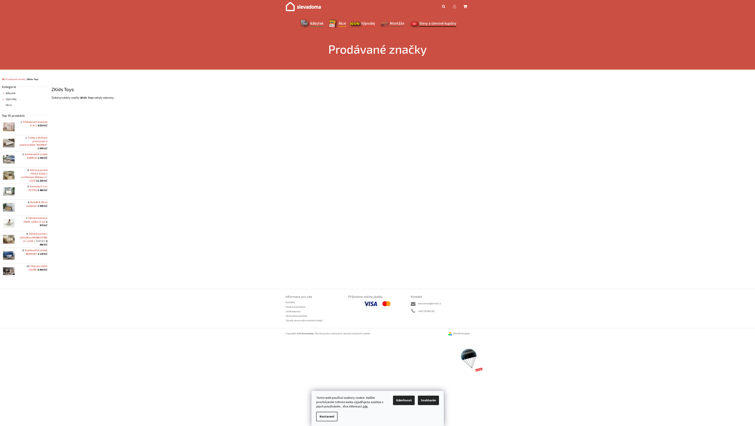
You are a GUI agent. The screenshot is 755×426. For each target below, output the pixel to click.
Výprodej (11, 99)
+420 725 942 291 (426, 311)
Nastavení (327, 416)
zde (365, 406)
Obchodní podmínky (296, 316)
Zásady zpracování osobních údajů (304, 320)
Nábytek (11, 93)
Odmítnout (404, 400)
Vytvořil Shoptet (461, 333)
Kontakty (290, 302)
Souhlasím (428, 400)
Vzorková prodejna (295, 307)
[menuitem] (311, 23)
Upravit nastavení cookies (356, 333)
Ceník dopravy (293, 311)
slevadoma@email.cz (429, 303)
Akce (9, 105)
